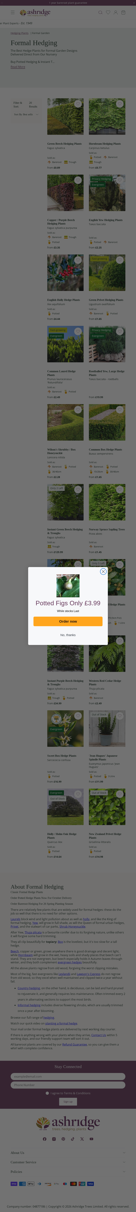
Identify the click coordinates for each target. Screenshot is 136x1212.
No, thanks (68, 635)
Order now (68, 621)
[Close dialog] (103, 571)
